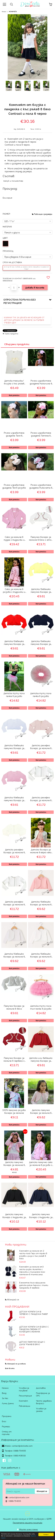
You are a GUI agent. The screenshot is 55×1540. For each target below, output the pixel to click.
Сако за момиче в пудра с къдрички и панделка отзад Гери (14, 538)
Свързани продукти (16, 344)
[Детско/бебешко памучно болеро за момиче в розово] (14, 791)
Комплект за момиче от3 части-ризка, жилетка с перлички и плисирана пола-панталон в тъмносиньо (32, 1270)
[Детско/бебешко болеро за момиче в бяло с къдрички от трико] (41, 947)
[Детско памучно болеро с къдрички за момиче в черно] (14, 1206)
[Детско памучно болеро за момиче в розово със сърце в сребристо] (14, 1159)
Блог (4, 1421)
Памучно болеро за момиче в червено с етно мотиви (14, 1059)
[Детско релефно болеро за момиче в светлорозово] (41, 738)
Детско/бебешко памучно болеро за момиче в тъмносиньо (41, 643)
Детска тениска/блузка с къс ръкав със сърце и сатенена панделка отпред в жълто (14, 382)
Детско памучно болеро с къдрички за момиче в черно (14, 1216)
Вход (4, 1393)
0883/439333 (19, 1455)
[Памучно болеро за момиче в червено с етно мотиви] (14, 1051)
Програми (6, 1416)
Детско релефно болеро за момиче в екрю (41, 799)
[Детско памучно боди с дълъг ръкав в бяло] (11, 1346)
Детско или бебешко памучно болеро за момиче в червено (41, 1059)
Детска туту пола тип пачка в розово (41, 1007)
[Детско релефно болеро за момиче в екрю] (41, 781)
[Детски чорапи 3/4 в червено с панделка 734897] (11, 1316)
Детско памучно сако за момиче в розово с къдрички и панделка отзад (41, 1164)
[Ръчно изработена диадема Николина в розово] (41, 365)
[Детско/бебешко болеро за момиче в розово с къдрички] (41, 895)
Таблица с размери (43, 214)
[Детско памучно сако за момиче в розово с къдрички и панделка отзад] (41, 1159)
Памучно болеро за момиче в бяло (14, 1007)
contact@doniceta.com (22, 1446)
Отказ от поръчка (7, 1432)
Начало (4, 11)
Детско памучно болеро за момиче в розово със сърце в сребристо (14, 1164)
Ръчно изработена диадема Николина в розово (41, 382)
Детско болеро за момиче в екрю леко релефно (41, 851)
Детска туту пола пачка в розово (14, 695)
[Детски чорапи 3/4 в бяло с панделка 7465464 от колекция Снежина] (11, 1331)
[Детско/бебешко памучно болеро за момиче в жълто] (41, 582)
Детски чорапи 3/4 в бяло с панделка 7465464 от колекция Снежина (34, 1329)
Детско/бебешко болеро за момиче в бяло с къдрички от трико (41, 955)
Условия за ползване (24, 1389)
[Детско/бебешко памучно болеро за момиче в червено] (14, 634)
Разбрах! (45, 1534)
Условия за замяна (41, 1409)
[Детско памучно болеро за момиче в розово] (41, 1103)
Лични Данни (8, 1403)
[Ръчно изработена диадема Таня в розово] (14, 417)
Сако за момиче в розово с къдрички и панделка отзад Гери (14, 591)
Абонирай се (13, 1299)
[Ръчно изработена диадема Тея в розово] (14, 469)
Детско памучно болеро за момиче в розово (41, 1112)
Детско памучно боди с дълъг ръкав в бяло (32, 1343)
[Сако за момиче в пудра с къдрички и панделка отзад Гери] (14, 530)
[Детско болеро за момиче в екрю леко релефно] (41, 846)
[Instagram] (10, 1461)
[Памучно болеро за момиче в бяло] (14, 991)
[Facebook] (5, 1461)
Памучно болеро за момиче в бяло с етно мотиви (41, 538)
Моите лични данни (28, 1529)
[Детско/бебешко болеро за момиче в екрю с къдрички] (14, 947)
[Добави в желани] (49, 277)
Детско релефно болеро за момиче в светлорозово (41, 747)
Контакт (23, 1400)
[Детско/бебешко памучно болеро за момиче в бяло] (14, 738)
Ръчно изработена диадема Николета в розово (40, 486)
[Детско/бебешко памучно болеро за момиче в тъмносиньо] (41, 634)
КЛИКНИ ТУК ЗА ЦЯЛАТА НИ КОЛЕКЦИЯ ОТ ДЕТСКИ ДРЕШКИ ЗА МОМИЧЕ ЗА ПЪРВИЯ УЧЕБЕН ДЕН (24, 320)
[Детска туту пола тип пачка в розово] (41, 999)
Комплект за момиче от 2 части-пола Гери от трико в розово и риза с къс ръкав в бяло (33, 1254)
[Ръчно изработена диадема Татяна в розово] (41, 417)
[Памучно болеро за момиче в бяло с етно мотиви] (41, 530)
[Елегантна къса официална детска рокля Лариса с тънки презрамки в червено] (11, 1287)
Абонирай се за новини (16, 1364)
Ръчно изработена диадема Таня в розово (14, 434)
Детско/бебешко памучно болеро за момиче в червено (14, 643)
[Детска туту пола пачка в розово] (14, 690)
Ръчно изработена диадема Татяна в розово (41, 434)
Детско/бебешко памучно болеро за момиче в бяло (14, 747)
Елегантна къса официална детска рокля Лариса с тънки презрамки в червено (33, 1285)
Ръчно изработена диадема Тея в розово (14, 486)
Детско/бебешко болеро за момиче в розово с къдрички (41, 903)
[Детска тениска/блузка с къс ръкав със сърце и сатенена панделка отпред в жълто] (14, 374)
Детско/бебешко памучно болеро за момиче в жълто (41, 591)
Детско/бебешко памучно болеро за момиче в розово (14, 799)
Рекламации (24, 1406)
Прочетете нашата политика (27, 1522)
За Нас (5, 1398)
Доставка (41, 1388)
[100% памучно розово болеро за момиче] (14, 1107)
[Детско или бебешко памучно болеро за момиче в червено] (41, 1051)
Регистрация (25, 1395)
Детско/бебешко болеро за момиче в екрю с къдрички (14, 955)
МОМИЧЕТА (13, 11)
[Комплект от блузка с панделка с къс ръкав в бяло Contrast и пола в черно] (9, 86)
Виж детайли (14, 395)
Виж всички (10, 1368)
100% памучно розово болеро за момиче (14, 1111)
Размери (6, 1426)
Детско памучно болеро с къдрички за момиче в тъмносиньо (41, 1216)
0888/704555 (19, 1450)
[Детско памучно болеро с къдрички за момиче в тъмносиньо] (41, 1206)
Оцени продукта (11, 333)
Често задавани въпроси (44, 1401)
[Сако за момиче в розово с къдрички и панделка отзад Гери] (14, 586)
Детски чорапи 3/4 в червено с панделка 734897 (33, 1312)
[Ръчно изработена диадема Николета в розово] (41, 469)
